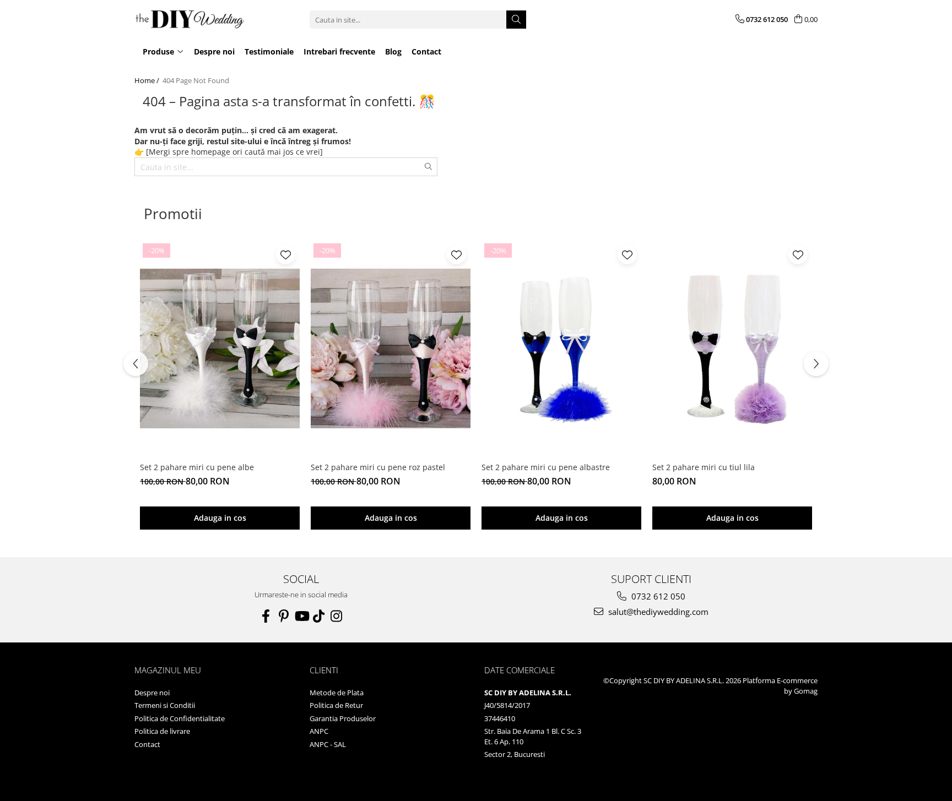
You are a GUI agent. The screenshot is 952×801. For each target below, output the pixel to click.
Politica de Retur (336, 705)
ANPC (319, 731)
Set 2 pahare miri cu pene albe (197, 467)
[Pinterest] (283, 616)
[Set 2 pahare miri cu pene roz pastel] (390, 348)
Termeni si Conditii (164, 705)
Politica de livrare (162, 731)
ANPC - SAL (328, 744)
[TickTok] (319, 616)
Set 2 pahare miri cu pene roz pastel (378, 467)
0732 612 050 (657, 596)
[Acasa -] (189, 19)
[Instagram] (336, 616)
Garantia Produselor (343, 718)
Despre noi (152, 693)
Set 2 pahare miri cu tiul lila (703, 467)
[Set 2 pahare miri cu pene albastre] (561, 348)
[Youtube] (301, 616)
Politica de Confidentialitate (179, 718)
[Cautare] (516, 19)
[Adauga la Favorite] (285, 254)
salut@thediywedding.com (657, 611)
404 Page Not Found (196, 80)
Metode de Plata (337, 693)
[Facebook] (266, 616)
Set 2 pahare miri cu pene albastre (546, 467)
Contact (147, 744)
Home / (147, 80)
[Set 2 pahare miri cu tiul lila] (732, 348)
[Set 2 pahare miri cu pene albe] (220, 348)
